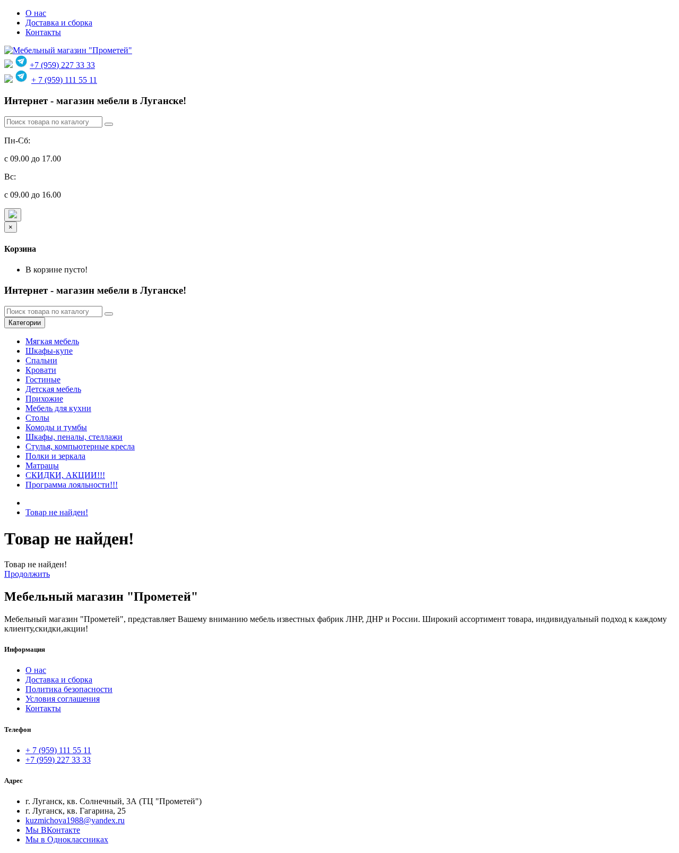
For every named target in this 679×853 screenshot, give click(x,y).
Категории (24, 323)
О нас (35, 13)
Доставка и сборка (58, 22)
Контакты (43, 32)
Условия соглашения (62, 698)
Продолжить (27, 573)
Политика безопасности (68, 689)
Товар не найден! (56, 512)
